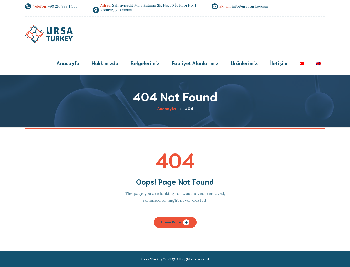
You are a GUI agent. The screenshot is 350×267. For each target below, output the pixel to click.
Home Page (171, 222)
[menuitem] (301, 63)
